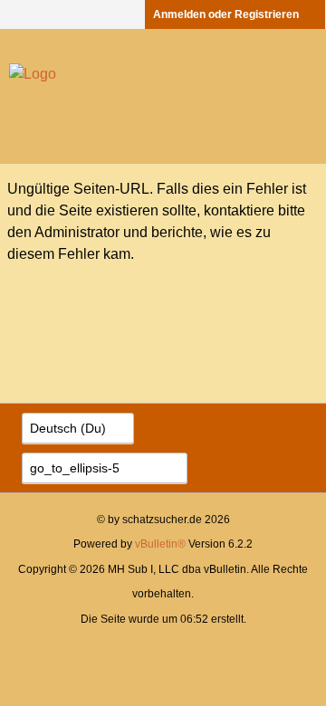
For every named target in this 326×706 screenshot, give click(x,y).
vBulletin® (160, 544)
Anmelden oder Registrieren (226, 14)
